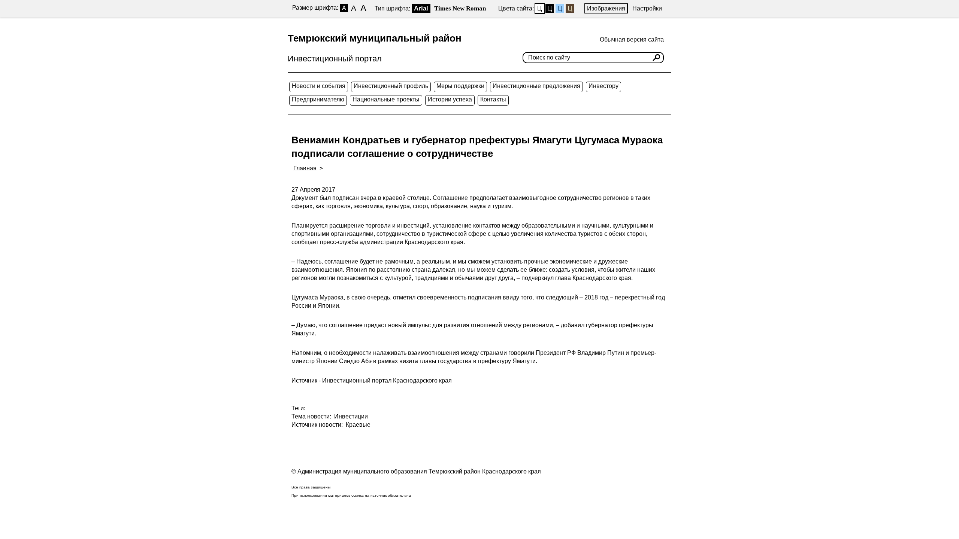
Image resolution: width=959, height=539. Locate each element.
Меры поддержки (460, 86)
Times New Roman (460, 8)
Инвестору (603, 86)
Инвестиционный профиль (391, 86)
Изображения (606, 8)
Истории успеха (450, 99)
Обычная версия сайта (632, 39)
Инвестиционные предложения (536, 86)
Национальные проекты (386, 99)
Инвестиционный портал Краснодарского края (387, 380)
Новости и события (318, 86)
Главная (305, 168)
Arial (421, 8)
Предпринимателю (318, 99)
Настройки (647, 8)
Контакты (493, 99)
